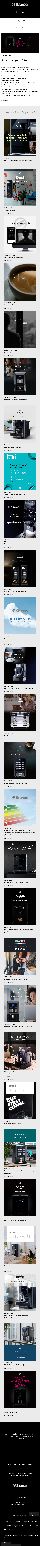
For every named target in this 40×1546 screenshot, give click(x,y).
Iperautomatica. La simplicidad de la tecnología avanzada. (19, 1172)
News (9, 21)
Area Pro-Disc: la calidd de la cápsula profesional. (16, 1316)
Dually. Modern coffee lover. (13, 735)
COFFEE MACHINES (20, 1497)
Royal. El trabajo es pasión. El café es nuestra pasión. (18, 931)
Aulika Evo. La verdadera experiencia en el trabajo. (17, 1075)
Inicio (3, 21)
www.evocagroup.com (20, 1515)
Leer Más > (4, 100)
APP (20, 1500)
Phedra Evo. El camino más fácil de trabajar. (18, 1026)
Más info (6, 1542)
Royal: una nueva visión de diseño (15, 1220)
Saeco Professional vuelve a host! (15, 494)
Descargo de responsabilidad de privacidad (20, 1473)
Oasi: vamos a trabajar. (11, 1268)
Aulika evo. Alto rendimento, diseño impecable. (19, 688)
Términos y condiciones (20, 1471)
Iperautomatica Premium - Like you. (15, 783)
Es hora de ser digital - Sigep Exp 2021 (16, 882)
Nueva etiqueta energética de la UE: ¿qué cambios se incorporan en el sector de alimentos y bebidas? (19, 833)
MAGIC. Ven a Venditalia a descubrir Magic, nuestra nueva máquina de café (18, 161)
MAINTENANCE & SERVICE (20, 1504)
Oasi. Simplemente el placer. (13, 1123)
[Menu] (2, 15)
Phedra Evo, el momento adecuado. (15, 399)
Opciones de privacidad (34, 1514)
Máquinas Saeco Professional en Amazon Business (17, 543)
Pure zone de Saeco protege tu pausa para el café (18, 640)
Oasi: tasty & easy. (10, 210)
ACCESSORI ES (20, 1502)
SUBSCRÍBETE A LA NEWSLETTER (21, 1434)
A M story (7, 352)
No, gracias (15, 1545)
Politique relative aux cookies (20, 1475)
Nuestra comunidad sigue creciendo (16, 979)
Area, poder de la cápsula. (12, 447)
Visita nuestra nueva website (13, 257)
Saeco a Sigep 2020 (10, 1412)
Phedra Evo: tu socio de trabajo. (14, 1365)
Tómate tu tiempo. (10, 305)
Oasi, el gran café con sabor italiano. (16, 591)
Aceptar (5, 1545)
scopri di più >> (9, 166)
